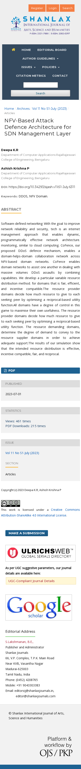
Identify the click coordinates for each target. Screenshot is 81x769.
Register (37, 8)
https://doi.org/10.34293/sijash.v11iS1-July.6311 (42, 187)
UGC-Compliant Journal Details (31, 581)
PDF (11, 371)
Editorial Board (52, 50)
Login (53, 8)
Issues (27, 67)
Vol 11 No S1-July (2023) (49, 109)
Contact (60, 75)
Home (26, 50)
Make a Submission (27, 533)
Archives (23, 109)
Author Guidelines (39, 58)
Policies (49, 67)
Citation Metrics (31, 75)
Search (40, 93)
